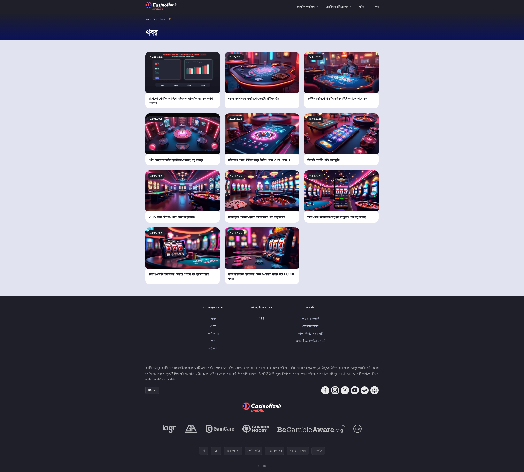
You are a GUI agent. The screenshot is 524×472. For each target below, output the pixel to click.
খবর (377, 6)
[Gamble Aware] (311, 429)
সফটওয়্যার (213, 333)
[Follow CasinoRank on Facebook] (325, 390)
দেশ (213, 341)
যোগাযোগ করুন (310, 326)
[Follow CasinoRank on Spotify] (365, 390)
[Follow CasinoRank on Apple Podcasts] (374, 390)
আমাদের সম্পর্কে (310, 318)
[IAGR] (169, 429)
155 (261, 318)
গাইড (361, 6)
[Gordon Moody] (255, 429)
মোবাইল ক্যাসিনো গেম (337, 6)
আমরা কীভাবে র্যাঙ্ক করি (310, 333)
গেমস (213, 326)
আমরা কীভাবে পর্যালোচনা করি (310, 341)
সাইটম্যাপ (213, 348)
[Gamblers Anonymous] (191, 429)
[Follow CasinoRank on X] (345, 390)
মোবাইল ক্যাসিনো (306, 6)
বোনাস (213, 318)
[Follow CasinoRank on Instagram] (335, 390)
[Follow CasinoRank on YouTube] (355, 390)
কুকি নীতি (262, 466)
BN (150, 390)
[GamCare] (220, 429)
